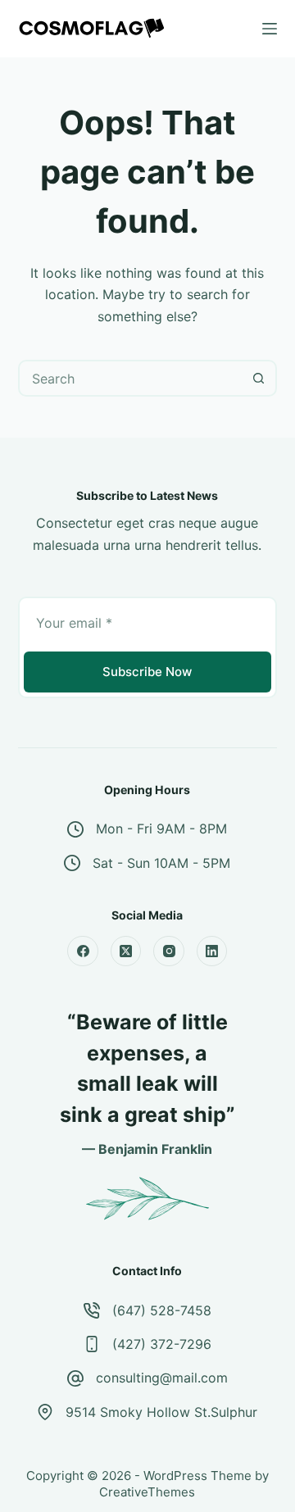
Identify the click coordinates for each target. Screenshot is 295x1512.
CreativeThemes (147, 1492)
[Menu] (269, 28)
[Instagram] (168, 951)
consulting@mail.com (162, 1377)
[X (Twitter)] (126, 951)
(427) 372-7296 (161, 1344)
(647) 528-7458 (161, 1310)
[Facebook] (82, 951)
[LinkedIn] (212, 951)
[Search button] (258, 378)
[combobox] (131, 378)
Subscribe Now (147, 671)
